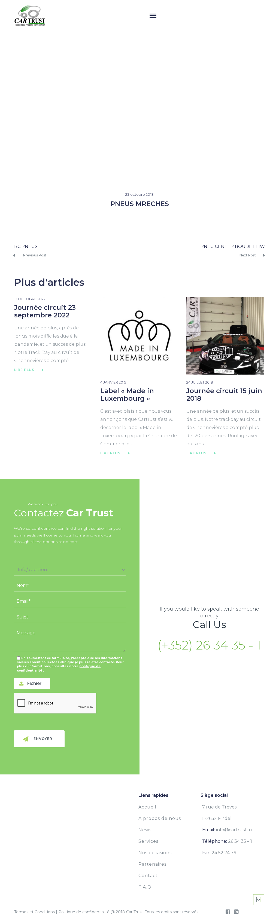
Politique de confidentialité (84, 911)
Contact (148, 875)
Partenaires (152, 864)
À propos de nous (159, 818)
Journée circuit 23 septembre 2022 (45, 311)
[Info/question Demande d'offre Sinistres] (70, 570)
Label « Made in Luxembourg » (127, 394)
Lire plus (24, 370)
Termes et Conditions (34, 911)
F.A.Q (144, 887)
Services (148, 841)
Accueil (147, 807)
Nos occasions (155, 852)
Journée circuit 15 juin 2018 (224, 394)
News (144, 829)
